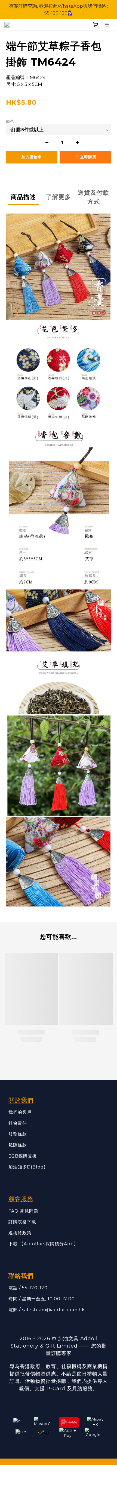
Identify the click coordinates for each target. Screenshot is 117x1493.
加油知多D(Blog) (27, 1167)
